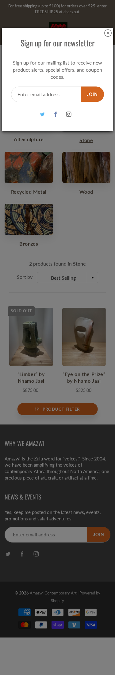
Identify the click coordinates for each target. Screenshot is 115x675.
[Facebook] (55, 114)
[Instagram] (68, 114)
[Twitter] (42, 114)
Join (92, 94)
